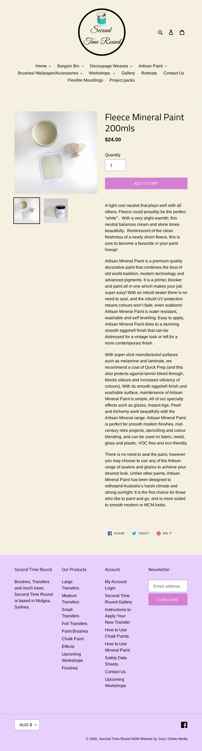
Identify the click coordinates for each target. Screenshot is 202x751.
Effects (68, 646)
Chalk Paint (73, 639)
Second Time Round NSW (119, 739)
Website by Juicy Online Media (164, 739)
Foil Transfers (74, 623)
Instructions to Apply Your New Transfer (118, 615)
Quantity (112, 155)
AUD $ (25, 725)
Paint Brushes (75, 631)
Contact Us (115, 671)
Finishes (70, 668)
